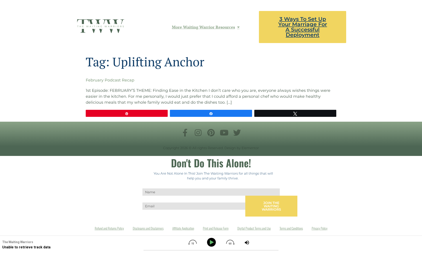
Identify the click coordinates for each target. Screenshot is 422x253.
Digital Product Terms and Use (254, 228)
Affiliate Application (183, 228)
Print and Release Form (216, 228)
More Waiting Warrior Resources (203, 27)
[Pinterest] (211, 132)
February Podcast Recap (110, 80)
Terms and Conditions (291, 228)
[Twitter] (237, 132)
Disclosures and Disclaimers (148, 228)
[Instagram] (198, 132)
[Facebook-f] (185, 132)
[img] (192, 242)
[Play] (212, 242)
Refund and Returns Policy (109, 228)
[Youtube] (224, 132)
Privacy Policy (319, 228)
